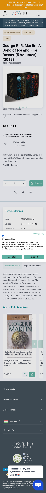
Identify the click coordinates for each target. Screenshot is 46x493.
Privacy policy (38, 234)
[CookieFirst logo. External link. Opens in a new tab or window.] (3, 236)
